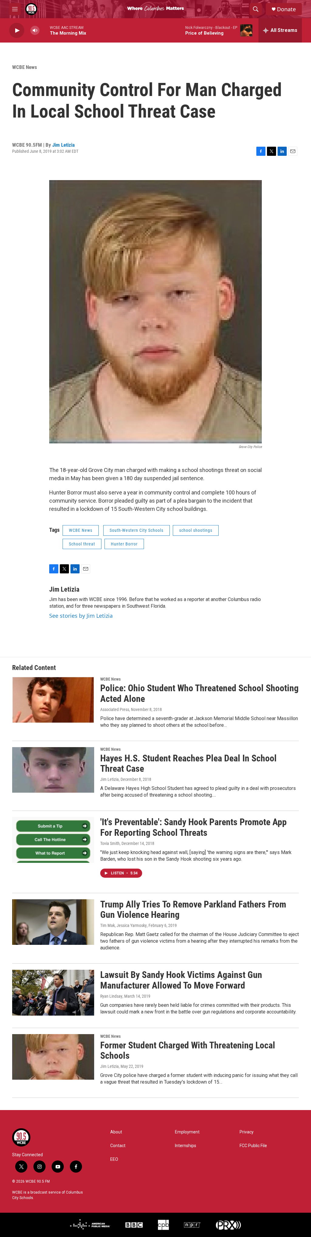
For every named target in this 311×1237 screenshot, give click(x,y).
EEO (114, 1159)
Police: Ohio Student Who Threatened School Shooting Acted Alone (199, 693)
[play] (17, 30)
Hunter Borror (124, 544)
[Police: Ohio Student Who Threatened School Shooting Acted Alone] (53, 700)
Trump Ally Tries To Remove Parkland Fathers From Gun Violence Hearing (193, 909)
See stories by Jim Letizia (81, 615)
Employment (187, 1132)
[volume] (35, 30)
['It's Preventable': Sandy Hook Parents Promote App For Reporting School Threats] (53, 840)
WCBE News (24, 67)
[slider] (45, 30)
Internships (185, 1145)
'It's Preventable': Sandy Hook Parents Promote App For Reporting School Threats (193, 827)
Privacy (247, 1132)
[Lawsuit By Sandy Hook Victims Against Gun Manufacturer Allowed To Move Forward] (53, 992)
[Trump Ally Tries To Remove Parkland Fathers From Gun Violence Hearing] (53, 922)
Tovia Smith (110, 843)
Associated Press (114, 709)
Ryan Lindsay (111, 996)
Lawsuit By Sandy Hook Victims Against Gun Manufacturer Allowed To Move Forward (181, 980)
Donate (286, 9)
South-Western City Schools (136, 530)
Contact (117, 1145)
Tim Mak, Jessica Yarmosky (123, 925)
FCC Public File (253, 1145)
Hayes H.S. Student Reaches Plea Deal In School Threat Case (188, 763)
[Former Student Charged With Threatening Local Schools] (53, 1057)
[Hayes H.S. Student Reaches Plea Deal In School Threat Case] (53, 770)
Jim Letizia (63, 145)
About (116, 1132)
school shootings (195, 530)
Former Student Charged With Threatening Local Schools (187, 1050)
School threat (82, 544)
